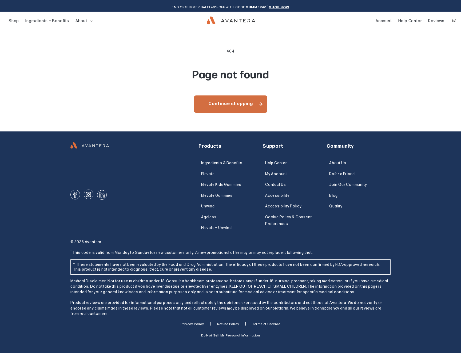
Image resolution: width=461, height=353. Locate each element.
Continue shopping (230, 103)
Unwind (208, 206)
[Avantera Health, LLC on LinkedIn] (102, 195)
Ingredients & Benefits (222, 163)
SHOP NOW (279, 7)
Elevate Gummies (217, 195)
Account (384, 21)
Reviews (436, 21)
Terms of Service (266, 324)
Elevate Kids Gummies (221, 184)
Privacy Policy (192, 324)
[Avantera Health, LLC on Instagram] (88, 194)
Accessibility (277, 195)
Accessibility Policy (283, 206)
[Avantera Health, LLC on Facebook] (75, 194)
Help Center (410, 21)
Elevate (208, 174)
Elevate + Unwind (216, 228)
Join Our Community (348, 184)
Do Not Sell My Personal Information (230, 336)
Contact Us (275, 184)
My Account (276, 174)
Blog (333, 195)
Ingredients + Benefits (47, 21)
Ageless (209, 217)
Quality (336, 206)
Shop (14, 21)
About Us (337, 163)
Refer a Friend (342, 174)
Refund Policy (228, 324)
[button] (81, 21)
